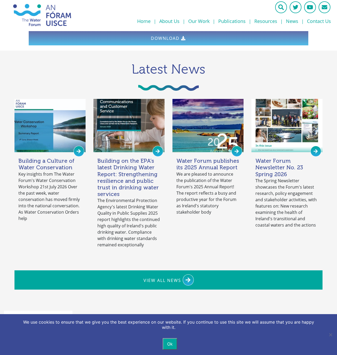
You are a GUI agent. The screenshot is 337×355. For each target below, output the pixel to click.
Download (166, 38)
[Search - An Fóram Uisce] (281, 7)
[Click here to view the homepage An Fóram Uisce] (59, 15)
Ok (170, 344)
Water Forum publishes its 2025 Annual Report (207, 164)
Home (144, 21)
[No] (330, 334)
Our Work (199, 21)
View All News (163, 280)
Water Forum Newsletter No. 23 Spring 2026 (279, 167)
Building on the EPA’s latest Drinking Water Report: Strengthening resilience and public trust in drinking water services (128, 177)
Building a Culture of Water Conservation (46, 164)
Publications (232, 21)
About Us (169, 21)
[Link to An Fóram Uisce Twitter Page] (295, 7)
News (292, 21)
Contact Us (319, 21)
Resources (265, 21)
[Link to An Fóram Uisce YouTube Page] (310, 7)
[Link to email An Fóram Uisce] (324, 7)
